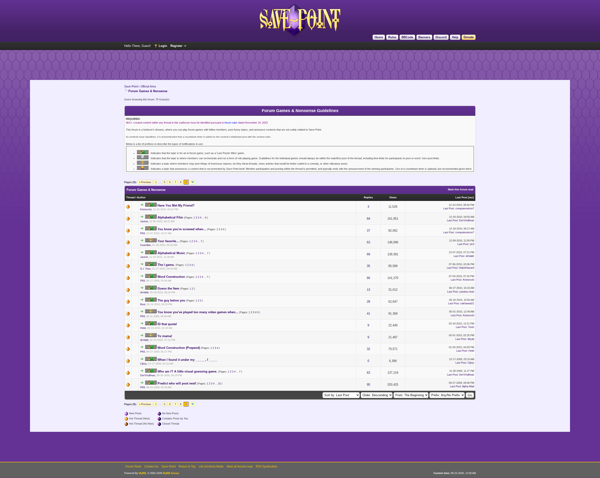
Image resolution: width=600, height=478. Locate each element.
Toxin (471, 327)
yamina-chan (466, 291)
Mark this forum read (460, 189)
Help (455, 37)
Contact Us (151, 466)
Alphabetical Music (171, 253)
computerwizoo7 (464, 208)
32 (368, 349)
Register (176, 46)
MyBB (142, 473)
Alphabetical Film (170, 217)
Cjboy (143, 363)
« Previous (145, 182)
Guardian (145, 245)
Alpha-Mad (468, 386)
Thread (130, 197)
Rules (392, 37)
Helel (143, 328)
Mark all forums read (240, 466)
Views (393, 197)
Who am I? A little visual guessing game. (187, 371)
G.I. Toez (145, 268)
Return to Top (187, 466)
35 (368, 266)
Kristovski (145, 209)
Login (163, 46)
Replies (368, 197)
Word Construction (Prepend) (179, 348)
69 (368, 254)
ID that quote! (167, 324)
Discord (441, 37)
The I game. (166, 265)
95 (368, 384)
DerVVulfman (466, 220)
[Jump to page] (192, 182)
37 (368, 230)
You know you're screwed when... (182, 229)
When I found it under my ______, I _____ (187, 359)
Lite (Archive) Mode (211, 466)
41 (368, 313)
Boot (142, 304)
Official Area (148, 86)
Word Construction (171, 277)
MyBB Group (171, 473)
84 (368, 218)
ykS (472, 244)
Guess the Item (168, 288)
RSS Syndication (266, 466)
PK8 (142, 233)
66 (368, 278)
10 (219, 383)
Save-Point (131, 86)
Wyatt (471, 339)
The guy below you (171, 300)
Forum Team (133, 466)
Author (141, 197)
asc (471, 197)
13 (368, 289)
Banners (424, 37)
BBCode (407, 37)
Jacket (144, 221)
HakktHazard (466, 267)
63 (368, 242)
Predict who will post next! (177, 383)
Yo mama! (165, 336)
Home (379, 37)
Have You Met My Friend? (176, 205)
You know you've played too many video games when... (198, 312)
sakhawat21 (467, 303)
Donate (469, 37)
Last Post (461, 197)
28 (368, 301)
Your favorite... (168, 241)
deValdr (470, 256)
